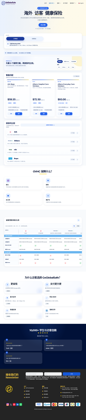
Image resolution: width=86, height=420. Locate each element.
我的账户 (72, 3)
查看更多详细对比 (49, 124)
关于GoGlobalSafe (30, 388)
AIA (59, 67)
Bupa (73, 67)
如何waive (46, 397)
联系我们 (28, 391)
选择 (19, 113)
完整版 (78, 226)
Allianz (63, 67)
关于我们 (65, 3)
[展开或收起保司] (77, 133)
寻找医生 (46, 391)
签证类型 (7, 35)
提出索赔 (46, 394)
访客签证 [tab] (34, 38)
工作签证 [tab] (15, 38)
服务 (58, 3)
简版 (74, 226)
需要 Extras (66, 61)
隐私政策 (28, 394)
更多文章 (28, 397)
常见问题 (46, 388)
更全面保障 (73, 61)
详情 (11, 113)
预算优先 (60, 61)
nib (68, 67)
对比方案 (43, 25)
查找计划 (51, 3)
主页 (45, 3)
